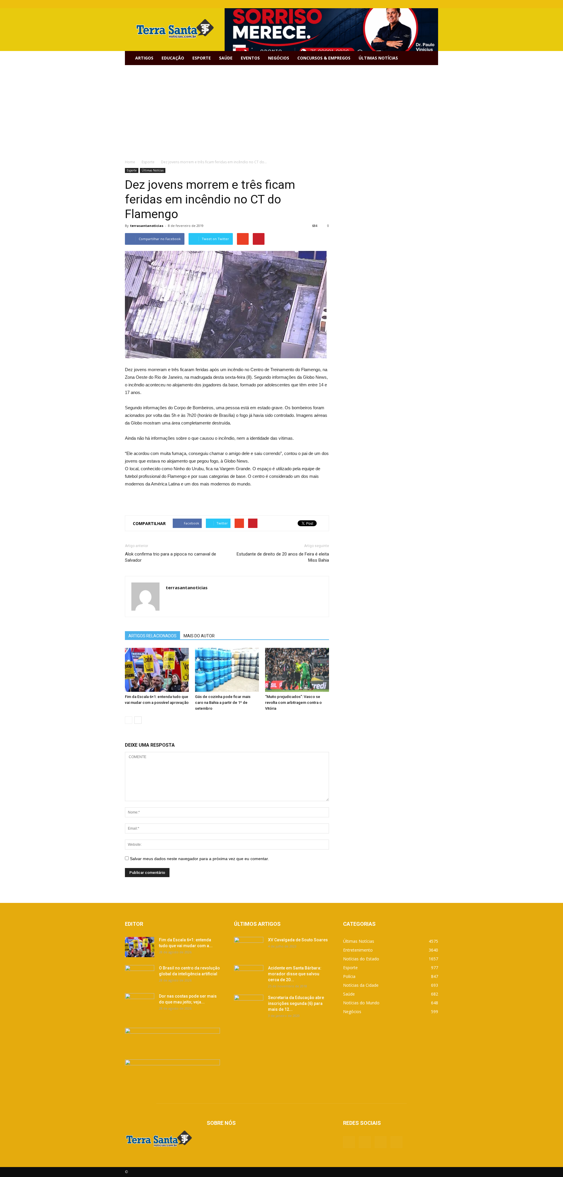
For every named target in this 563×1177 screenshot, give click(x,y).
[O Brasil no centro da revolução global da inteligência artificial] (139, 975)
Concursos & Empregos (323, 58)
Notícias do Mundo (361, 1003)
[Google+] (414, 4)
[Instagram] (424, 4)
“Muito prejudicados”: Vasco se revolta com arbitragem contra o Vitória (293, 702)
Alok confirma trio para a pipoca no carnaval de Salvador (170, 557)
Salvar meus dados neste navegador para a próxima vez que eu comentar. (199, 858)
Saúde (226, 58)
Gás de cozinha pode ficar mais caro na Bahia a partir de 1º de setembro (222, 702)
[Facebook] (404, 4)
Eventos (250, 58)
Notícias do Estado (361, 959)
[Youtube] (433, 4)
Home (130, 161)
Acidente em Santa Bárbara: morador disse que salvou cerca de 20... (294, 974)
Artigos (144, 58)
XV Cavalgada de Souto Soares (298, 939)
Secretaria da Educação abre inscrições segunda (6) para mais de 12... (296, 1003)
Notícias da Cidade (361, 985)
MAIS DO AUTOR (199, 635)
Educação (173, 58)
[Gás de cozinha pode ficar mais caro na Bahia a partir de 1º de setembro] (227, 670)
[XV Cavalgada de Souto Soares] (248, 947)
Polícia (349, 976)
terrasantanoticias (146, 225)
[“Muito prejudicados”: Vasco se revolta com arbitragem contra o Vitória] (297, 670)
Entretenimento (358, 950)
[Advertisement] (281, 109)
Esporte (201, 58)
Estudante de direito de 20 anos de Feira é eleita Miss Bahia (283, 557)
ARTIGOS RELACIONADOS (152, 635)
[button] (431, 58)
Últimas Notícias (378, 58)
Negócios (278, 58)
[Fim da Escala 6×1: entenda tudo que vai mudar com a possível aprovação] (157, 670)
